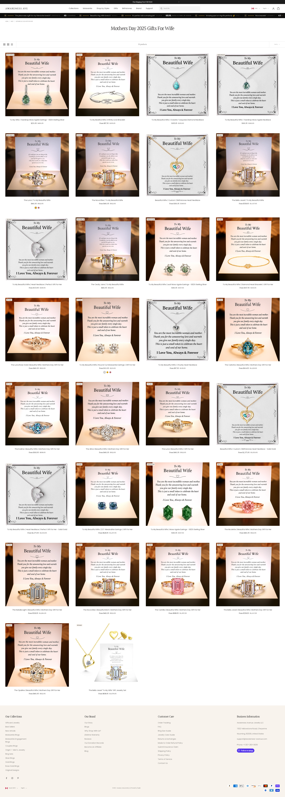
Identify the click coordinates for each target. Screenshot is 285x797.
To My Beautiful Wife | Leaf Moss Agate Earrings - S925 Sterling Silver (178, 284)
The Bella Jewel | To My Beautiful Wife (248, 200)
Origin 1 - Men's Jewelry (15, 750)
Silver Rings (10, 758)
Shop (12, 21)
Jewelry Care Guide (166, 735)
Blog (86, 751)
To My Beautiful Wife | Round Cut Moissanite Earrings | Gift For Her (107, 365)
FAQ (159, 726)
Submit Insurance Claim (168, 747)
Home (6, 21)
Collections (73, 8)
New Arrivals (10, 731)
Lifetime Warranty (92, 735)
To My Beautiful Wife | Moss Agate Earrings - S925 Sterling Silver (178, 529)
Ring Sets (9, 754)
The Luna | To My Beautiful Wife (37, 200)
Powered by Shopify (135, 788)
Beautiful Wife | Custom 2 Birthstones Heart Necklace (177, 200)
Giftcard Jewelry (12, 722)
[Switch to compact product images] (12, 44)
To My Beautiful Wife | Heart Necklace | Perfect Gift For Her (37, 284)
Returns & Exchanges (167, 739)
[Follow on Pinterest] (18, 778)
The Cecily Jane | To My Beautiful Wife (107, 284)
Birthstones (127, 8)
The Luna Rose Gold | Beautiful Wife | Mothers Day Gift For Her (37, 365)
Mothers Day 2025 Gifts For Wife (24, 21)
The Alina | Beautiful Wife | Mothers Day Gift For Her (107, 449)
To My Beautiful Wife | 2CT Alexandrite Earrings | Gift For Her (107, 529)
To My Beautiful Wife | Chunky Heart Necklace (177, 365)
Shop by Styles (103, 8)
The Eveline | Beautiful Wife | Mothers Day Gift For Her (37, 449)
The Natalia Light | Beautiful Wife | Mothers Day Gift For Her (37, 610)
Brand (138, 8)
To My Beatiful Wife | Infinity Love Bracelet (107, 120)
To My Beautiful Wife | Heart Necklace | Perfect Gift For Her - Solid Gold (37, 529)
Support (149, 8)
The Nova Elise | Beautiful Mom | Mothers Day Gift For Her (107, 610)
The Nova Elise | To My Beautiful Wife (107, 200)
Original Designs (12, 770)
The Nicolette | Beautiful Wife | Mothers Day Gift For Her (248, 529)
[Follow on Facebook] (6, 778)
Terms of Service (165, 759)
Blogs (86, 726)
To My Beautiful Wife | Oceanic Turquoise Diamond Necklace (178, 120)
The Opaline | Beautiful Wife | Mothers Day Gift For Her (37, 690)
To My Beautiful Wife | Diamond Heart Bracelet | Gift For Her (248, 284)
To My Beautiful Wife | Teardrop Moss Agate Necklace (248, 120)
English (265, 8)
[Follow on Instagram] (12, 778)
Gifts (116, 8)
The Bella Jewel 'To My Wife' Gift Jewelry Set (107, 690)
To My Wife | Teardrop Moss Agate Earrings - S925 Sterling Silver (37, 120)
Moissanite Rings (12, 735)
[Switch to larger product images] (4, 44)
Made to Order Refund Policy (170, 743)
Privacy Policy (164, 755)
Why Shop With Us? (92, 731)
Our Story (88, 722)
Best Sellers (10, 726)
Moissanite (87, 8)
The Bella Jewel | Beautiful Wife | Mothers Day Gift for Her (248, 610)
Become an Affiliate (92, 747)
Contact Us (163, 763)
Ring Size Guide (164, 731)
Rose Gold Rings (12, 766)
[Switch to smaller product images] (8, 44)
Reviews (87, 739)
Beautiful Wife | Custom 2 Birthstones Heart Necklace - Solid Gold (248, 449)
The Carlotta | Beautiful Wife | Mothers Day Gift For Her (248, 365)
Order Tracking (164, 722)
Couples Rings (11, 746)
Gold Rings (10, 762)
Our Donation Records (94, 743)
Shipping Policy (164, 751)
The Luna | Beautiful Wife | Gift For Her (178, 449)
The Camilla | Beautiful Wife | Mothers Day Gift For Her (177, 610)
